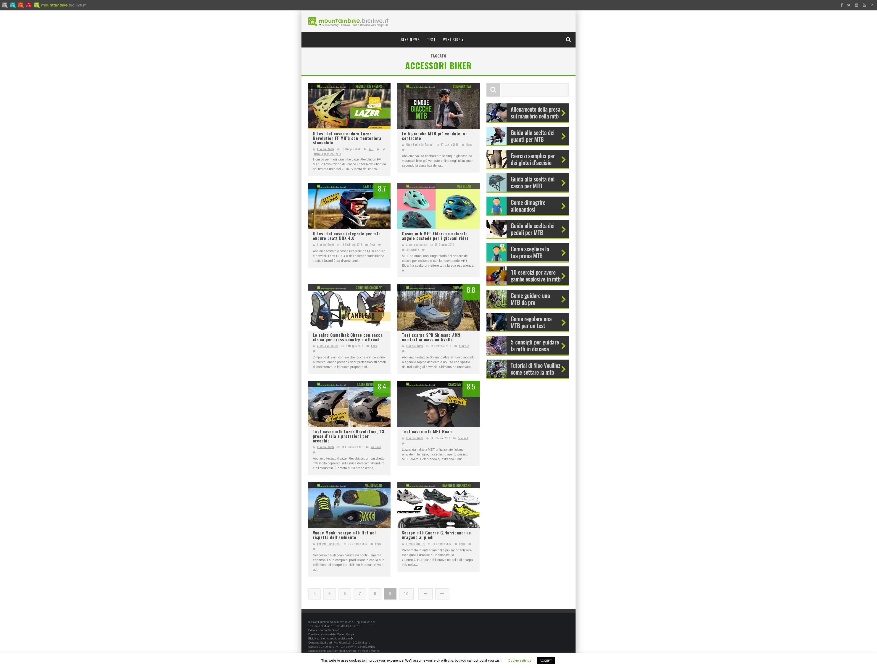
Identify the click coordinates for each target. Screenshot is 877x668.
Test (431, 39)
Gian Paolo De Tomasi (419, 144)
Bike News (410, 39)
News (469, 144)
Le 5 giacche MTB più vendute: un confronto (435, 136)
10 (406, 594)
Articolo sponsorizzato (327, 154)
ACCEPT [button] (546, 660)
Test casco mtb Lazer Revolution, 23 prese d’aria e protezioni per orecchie (348, 436)
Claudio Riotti (325, 149)
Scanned (464, 346)
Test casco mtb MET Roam (427, 431)
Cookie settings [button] (519, 660)
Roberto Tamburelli (329, 544)
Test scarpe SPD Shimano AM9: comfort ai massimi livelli (432, 337)
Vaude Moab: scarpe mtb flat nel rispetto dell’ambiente (344, 535)
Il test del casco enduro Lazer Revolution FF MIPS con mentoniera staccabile (347, 138)
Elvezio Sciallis (415, 544)
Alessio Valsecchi (416, 244)
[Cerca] (569, 39)
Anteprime (413, 249)
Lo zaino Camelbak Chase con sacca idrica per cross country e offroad (348, 337)
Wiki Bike (451, 39)
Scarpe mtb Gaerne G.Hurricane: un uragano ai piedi (436, 535)
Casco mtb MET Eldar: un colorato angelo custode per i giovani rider (435, 236)
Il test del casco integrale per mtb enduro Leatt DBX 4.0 (347, 236)
